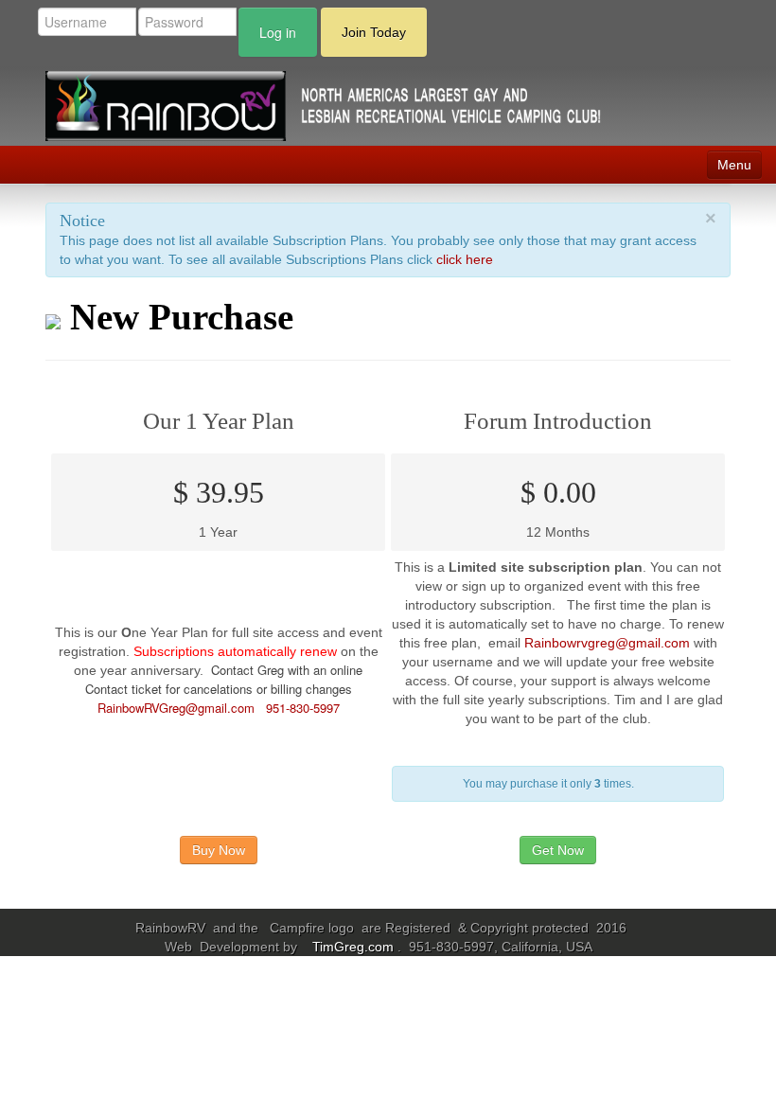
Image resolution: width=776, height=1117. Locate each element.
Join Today (374, 32)
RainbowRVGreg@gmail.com (176, 708)
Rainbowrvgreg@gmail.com (607, 642)
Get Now (558, 850)
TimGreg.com (354, 946)
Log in (277, 32)
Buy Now (218, 850)
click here (464, 259)
